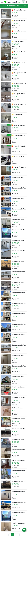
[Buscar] (23, 1)
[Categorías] (2, 1)
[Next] (18, 534)
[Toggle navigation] (26, 1)
